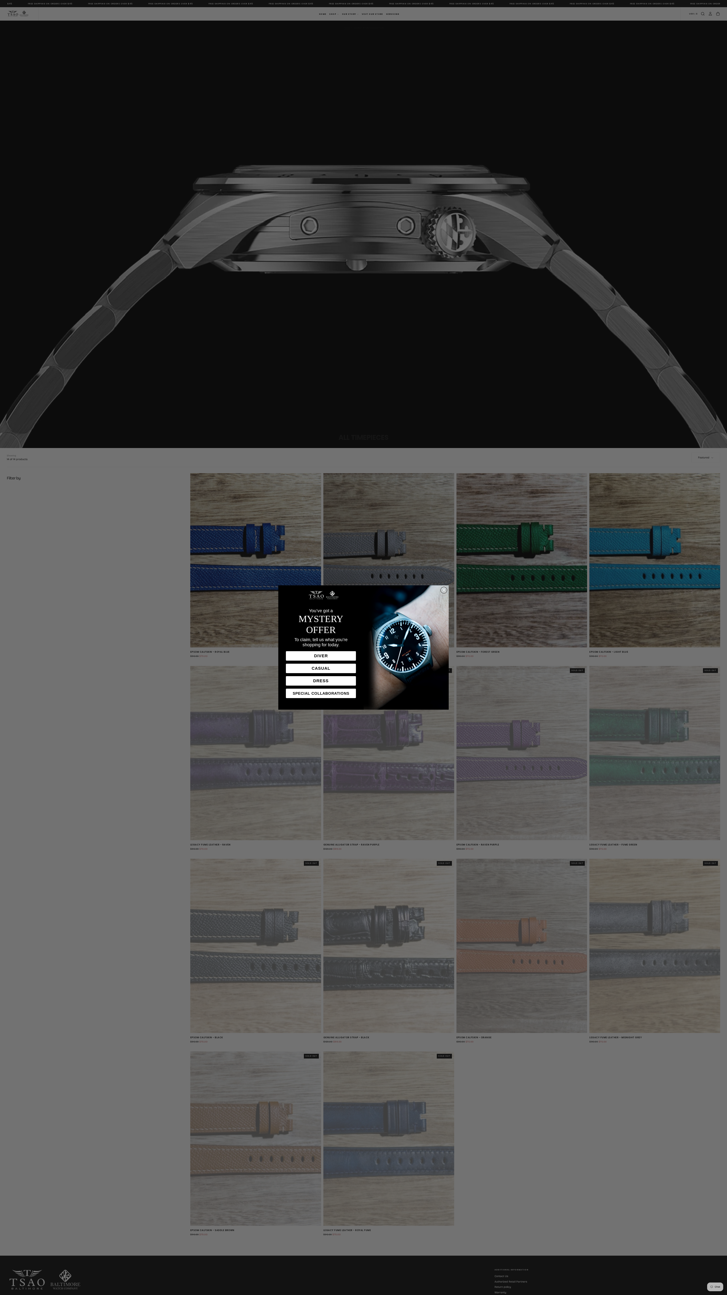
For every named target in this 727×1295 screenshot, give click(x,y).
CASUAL (321, 668)
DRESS (321, 680)
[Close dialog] (444, 590)
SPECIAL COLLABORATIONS (321, 693)
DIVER (321, 655)
